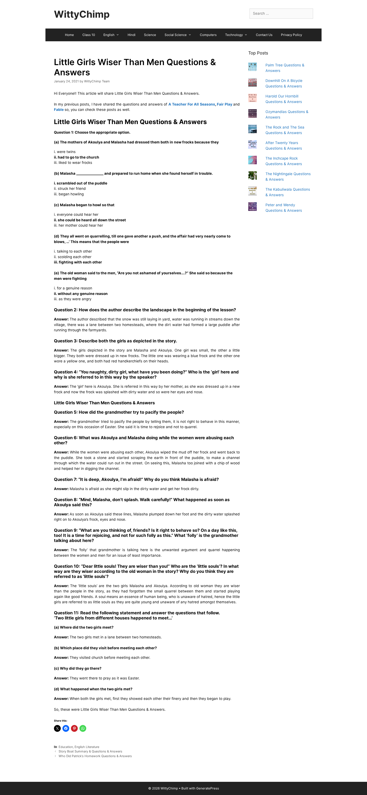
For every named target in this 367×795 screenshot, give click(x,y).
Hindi (132, 35)
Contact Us (264, 35)
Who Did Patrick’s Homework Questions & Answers (95, 756)
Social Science (176, 35)
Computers (208, 35)
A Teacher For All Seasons (191, 104)
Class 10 (88, 35)
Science (150, 35)
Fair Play (224, 104)
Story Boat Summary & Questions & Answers (90, 751)
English (108, 35)
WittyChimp (82, 14)
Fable (59, 109)
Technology (234, 35)
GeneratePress (207, 788)
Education (66, 747)
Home (69, 35)
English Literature (87, 747)
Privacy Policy (291, 35)
